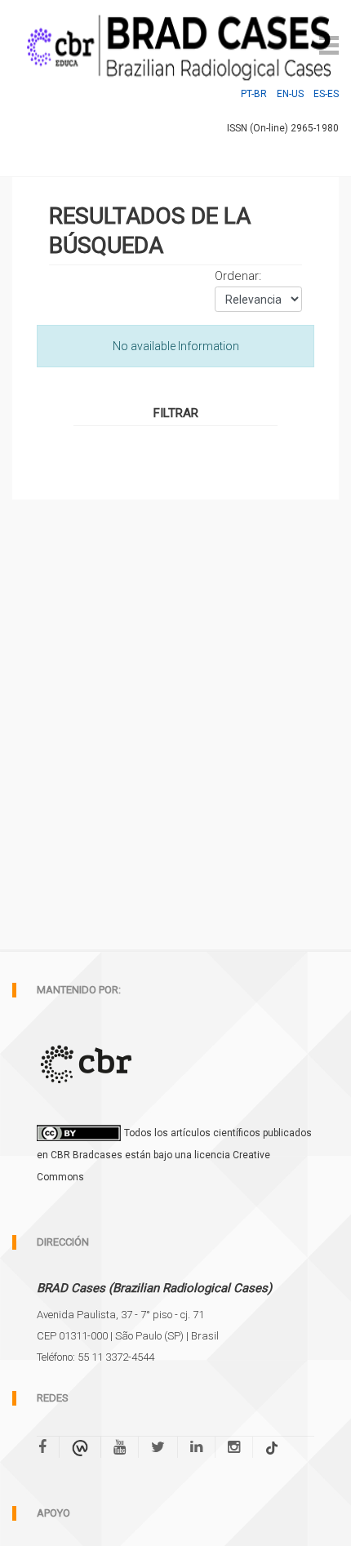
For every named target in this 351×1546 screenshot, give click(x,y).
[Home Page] (175, 43)
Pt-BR (254, 94)
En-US (290, 94)
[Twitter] (158, 1447)
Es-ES (326, 94)
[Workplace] (80, 1447)
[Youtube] (119, 1447)
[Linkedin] (196, 1447)
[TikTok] (272, 1447)
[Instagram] (233, 1447)
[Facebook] (48, 1447)
